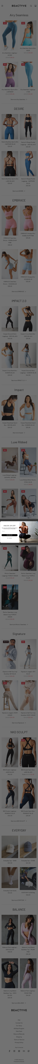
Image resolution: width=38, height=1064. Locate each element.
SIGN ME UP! (9, 535)
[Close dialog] (37, 522)
